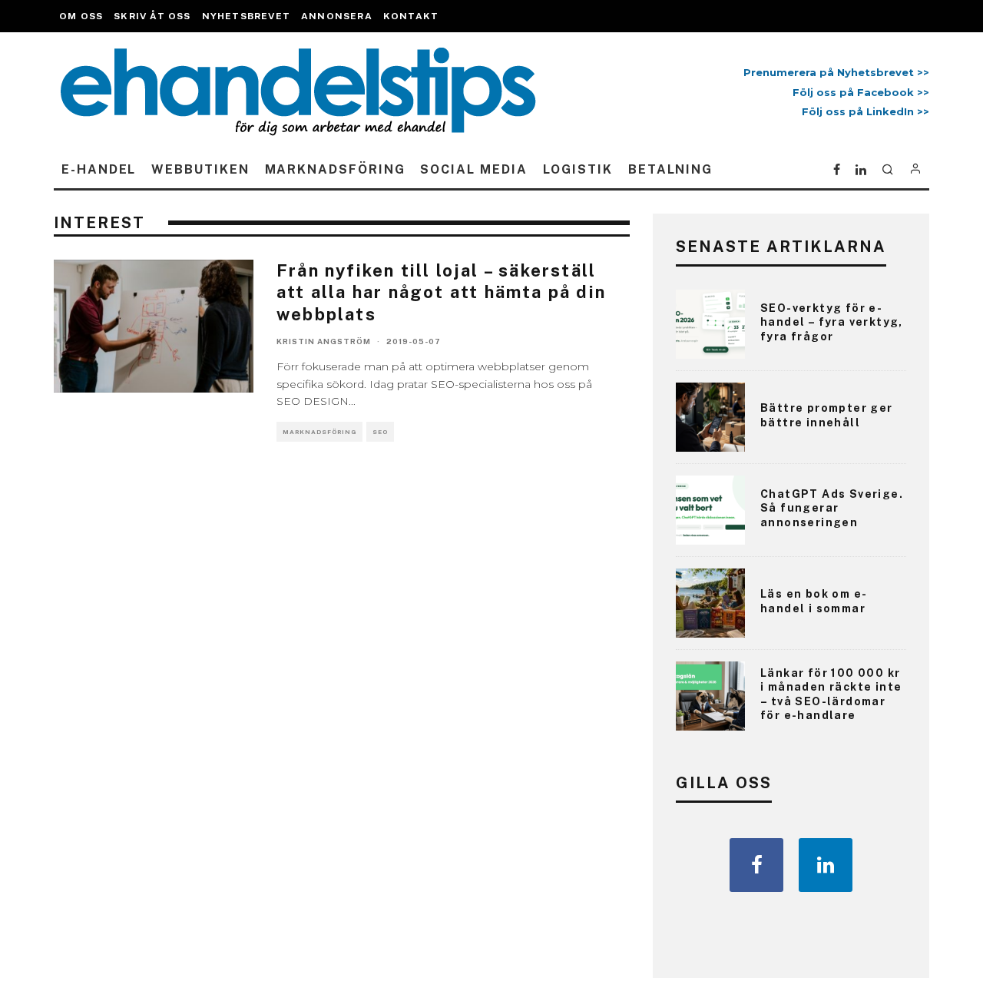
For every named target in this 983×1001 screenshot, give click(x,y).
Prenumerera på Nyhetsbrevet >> (833, 72)
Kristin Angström (323, 341)
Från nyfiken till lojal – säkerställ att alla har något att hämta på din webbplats (441, 292)
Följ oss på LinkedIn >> (865, 111)
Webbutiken (200, 169)
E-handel (98, 169)
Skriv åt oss (152, 16)
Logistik (578, 169)
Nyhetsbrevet (246, 16)
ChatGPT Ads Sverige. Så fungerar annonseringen (831, 508)
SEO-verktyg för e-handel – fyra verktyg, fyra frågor (831, 322)
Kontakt (411, 16)
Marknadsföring (335, 169)
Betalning (670, 169)
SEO (380, 432)
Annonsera (336, 16)
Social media (473, 169)
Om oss (81, 16)
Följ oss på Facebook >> (861, 92)
